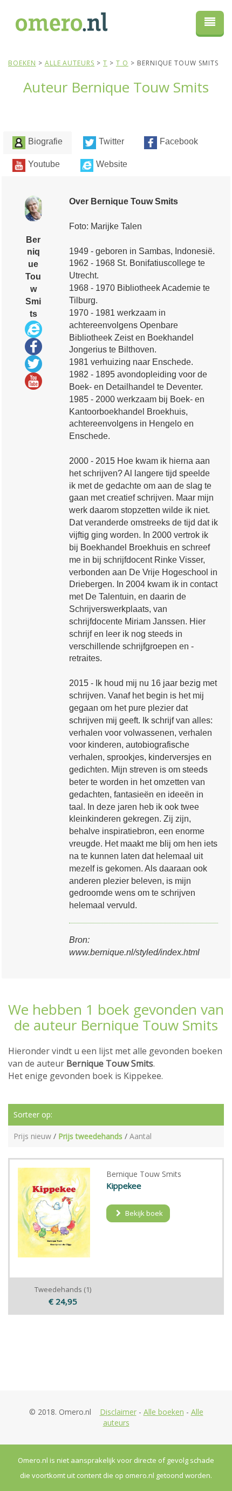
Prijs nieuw (32, 1136)
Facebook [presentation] (179, 141)
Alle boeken (164, 1412)
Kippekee (123, 1185)
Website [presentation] (111, 164)
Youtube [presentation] (44, 164)
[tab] (37, 142)
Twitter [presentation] (111, 141)
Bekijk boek (143, 1213)
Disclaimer (118, 1412)
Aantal (140, 1136)
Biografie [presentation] (45, 141)
